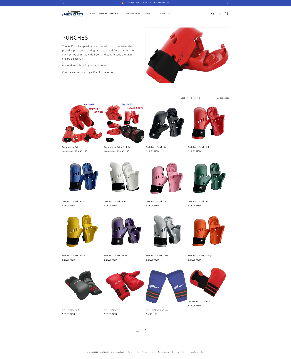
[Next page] (153, 329)
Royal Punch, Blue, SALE (157, 310)
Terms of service (148, 352)
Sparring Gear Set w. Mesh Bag (118, 147)
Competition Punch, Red (199, 301)
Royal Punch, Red (112, 310)
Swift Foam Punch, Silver (157, 255)
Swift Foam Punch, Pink (156, 201)
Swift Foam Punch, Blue (73, 201)
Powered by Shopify (117, 352)
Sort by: (184, 97)
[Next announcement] (227, 3)
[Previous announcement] (63, 3)
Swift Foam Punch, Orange (200, 255)
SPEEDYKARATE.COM (101, 352)
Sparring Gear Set (70, 147)
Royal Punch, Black (70, 310)
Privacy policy (134, 352)
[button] (110, 13)
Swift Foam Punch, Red (198, 147)
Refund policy (163, 352)
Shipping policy (178, 352)
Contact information (195, 352)
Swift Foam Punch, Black (157, 147)
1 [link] (137, 329)
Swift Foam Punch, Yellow (73, 255)
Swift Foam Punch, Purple (115, 255)
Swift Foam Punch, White (115, 201)
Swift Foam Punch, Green (199, 201)
